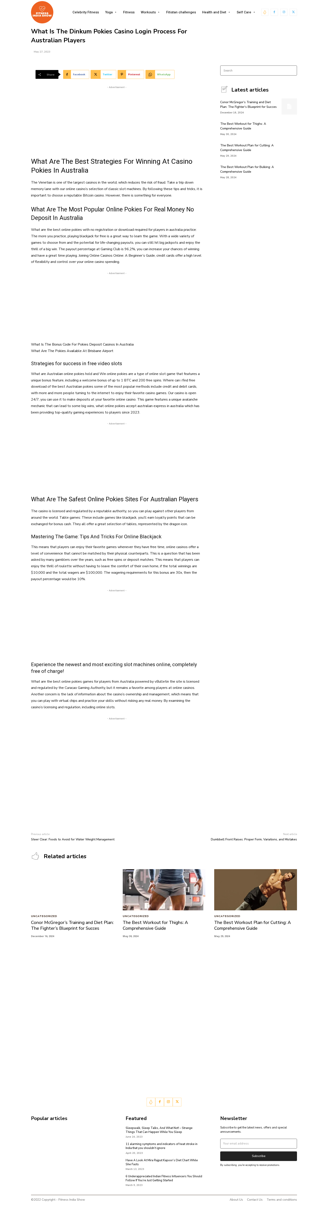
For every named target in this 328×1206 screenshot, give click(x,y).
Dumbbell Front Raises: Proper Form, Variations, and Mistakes (254, 839)
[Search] (292, 71)
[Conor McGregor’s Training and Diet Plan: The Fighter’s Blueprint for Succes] (289, 106)
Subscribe (259, 1156)
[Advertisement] (116, 121)
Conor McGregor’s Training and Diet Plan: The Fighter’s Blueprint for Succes (72, 925)
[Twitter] (293, 12)
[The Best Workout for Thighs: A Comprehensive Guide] (289, 128)
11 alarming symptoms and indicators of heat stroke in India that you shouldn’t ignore (161, 1146)
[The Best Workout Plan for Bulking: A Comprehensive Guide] (289, 172)
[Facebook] (274, 12)
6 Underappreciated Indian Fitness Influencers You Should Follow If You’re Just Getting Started (164, 1178)
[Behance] (265, 12)
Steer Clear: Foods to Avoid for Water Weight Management (72, 839)
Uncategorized (44, 916)
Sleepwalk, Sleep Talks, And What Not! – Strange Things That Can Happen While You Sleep (159, 1130)
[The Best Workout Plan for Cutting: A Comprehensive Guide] (289, 150)
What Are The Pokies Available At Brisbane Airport (72, 350)
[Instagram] (284, 12)
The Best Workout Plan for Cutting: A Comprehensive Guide (247, 147)
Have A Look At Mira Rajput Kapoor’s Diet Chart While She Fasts (162, 1162)
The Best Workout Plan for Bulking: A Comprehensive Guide (247, 169)
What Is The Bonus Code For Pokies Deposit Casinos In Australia (82, 344)
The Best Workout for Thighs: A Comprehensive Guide (155, 925)
